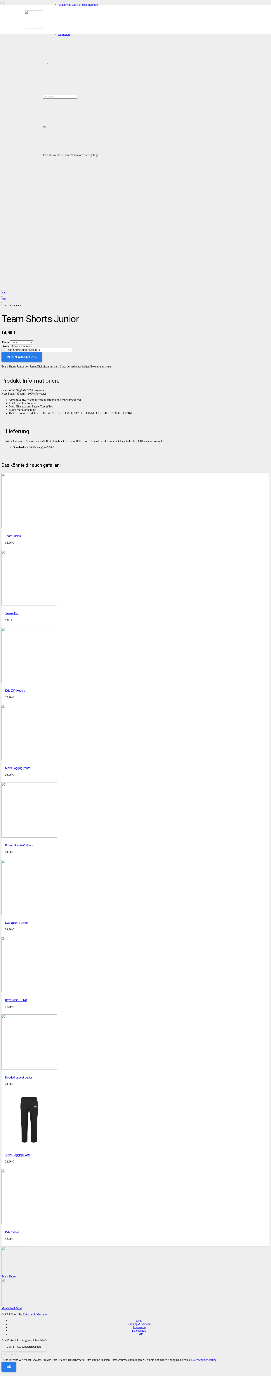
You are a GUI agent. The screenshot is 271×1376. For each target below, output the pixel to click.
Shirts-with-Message (35, 1314)
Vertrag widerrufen (23, 1347)
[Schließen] (44, 126)
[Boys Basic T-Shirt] (29, 991)
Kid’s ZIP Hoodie (15, 690)
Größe (6, 346)
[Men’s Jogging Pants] (29, 759)
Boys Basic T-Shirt (16, 1000)
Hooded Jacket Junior (18, 1077)
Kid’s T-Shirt (12, 1232)
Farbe (5, 342)
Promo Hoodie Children (19, 845)
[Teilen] (10, 1354)
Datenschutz (139, 1330)
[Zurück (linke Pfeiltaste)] (2, 1357)
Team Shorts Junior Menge (21, 349)
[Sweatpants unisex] (29, 913)
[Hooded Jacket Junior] (29, 1068)
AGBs (139, 1333)
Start (3, 292)
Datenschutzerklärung (204, 1359)
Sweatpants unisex (16, 923)
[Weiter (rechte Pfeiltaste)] (6, 1357)
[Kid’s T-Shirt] (29, 1223)
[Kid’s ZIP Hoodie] (29, 681)
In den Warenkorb (22, 357)
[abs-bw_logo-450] (34, 27)
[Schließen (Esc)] (14, 1354)
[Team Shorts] (29, 527)
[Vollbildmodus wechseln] (6, 1354)
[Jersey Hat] (29, 604)
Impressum (139, 1327)
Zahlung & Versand (139, 1324)
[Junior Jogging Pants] (29, 1146)
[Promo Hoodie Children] (29, 836)
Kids (3, 298)
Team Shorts (13, 536)
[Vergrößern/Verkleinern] (2, 1354)
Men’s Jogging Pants (17, 768)
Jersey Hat (11, 613)
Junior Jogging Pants (17, 1155)
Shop (139, 1320)
